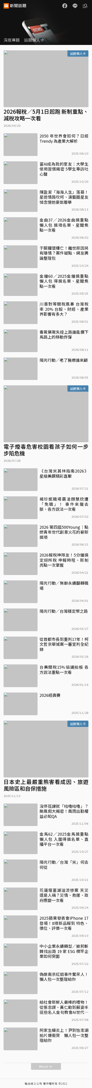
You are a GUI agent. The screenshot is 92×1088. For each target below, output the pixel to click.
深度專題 (12, 40)
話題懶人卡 (34, 40)
